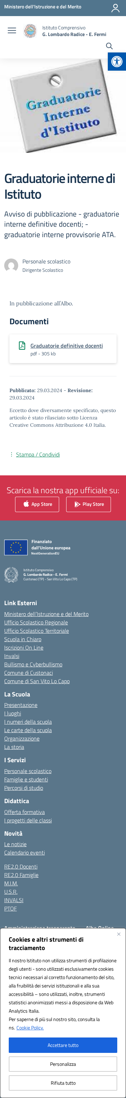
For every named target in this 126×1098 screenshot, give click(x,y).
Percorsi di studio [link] (23, 788)
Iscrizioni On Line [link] (23, 647)
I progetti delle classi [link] (28, 820)
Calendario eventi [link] (24, 852)
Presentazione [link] (20, 705)
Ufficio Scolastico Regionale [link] (36, 622)
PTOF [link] (10, 908)
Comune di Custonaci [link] (28, 672)
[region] (63, 1013)
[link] (117, 61)
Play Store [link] (93, 503)
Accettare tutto (63, 1045)
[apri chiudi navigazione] (12, 31)
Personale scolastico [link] (27, 771)
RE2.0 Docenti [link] (20, 866)
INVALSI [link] (13, 900)
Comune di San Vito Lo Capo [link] (37, 681)
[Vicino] (118, 934)
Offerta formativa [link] (24, 812)
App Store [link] (41, 503)
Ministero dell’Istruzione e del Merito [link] (46, 614)
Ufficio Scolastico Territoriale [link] (36, 630)
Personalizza (63, 1064)
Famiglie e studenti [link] (26, 779)
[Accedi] (115, 8)
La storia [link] (14, 747)
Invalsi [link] (11, 656)
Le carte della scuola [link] (28, 730)
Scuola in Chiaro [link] (22, 639)
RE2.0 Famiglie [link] (21, 875)
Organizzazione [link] (22, 738)
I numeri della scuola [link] (28, 721)
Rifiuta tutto (63, 1082)
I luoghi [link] (12, 713)
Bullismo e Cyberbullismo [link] (33, 664)
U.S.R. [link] (11, 891)
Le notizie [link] (15, 844)
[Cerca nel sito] (109, 46)
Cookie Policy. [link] (30, 1027)
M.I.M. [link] (11, 883)
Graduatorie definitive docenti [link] (66, 345)
